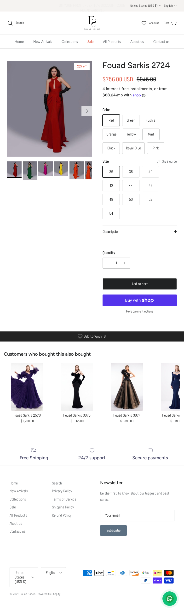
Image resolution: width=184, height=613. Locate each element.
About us (137, 42)
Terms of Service (64, 499)
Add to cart (140, 283)
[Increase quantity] (126, 263)
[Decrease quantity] (107, 263)
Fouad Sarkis (27, 594)
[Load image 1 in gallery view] (49, 109)
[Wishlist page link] (144, 23)
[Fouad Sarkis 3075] (77, 387)
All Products (112, 42)
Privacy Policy (62, 491)
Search (57, 483)
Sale (90, 42)
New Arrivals (42, 42)
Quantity (109, 252)
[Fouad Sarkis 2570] (27, 387)
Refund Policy (61, 515)
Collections (70, 42)
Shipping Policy (63, 507)
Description (111, 231)
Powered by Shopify (48, 594)
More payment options (139, 311)
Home (19, 42)
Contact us (161, 42)
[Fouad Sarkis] (92, 23)
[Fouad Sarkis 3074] (127, 387)
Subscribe (113, 530)
